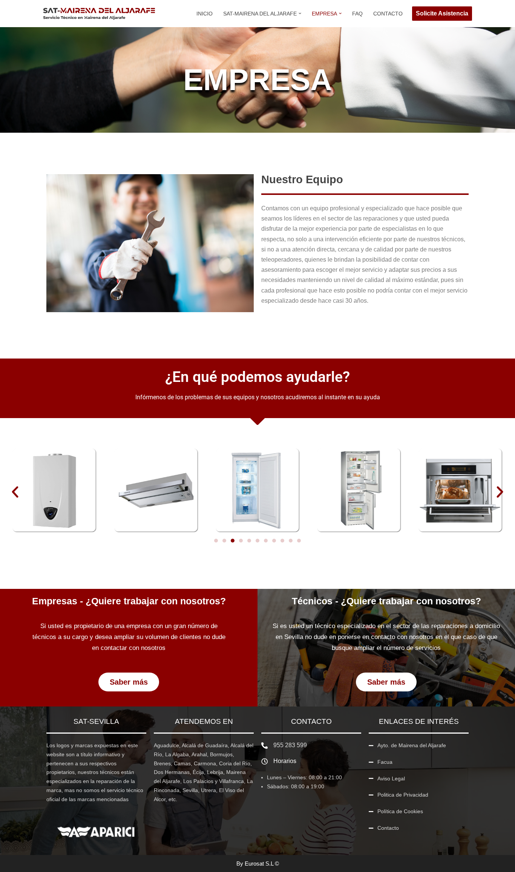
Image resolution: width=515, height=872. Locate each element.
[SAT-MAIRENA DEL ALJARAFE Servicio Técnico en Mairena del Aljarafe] (99, 13)
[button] (300, 13)
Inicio (204, 14)
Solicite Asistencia (442, 13)
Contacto (388, 14)
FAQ (357, 14)
